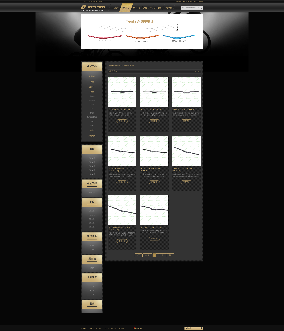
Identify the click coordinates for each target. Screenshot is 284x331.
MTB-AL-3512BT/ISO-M (151, 110)
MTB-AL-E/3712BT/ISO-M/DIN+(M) (151, 169)
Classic (92, 104)
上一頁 (147, 255)
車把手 (92, 87)
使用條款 (121, 328)
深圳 (92, 268)
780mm (92, 170)
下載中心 (106, 328)
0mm (92, 215)
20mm (92, 223)
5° (92, 294)
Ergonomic (92, 100)
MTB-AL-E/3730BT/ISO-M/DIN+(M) (119, 228)
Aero (92, 109)
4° (92, 290)
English (95, 1)
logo (93, 8)
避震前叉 (92, 76)
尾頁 (170, 255)
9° (92, 249)
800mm (92, 174)
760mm (92, 166)
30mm (92, 227)
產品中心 (125, 8)
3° (92, 286)
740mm (92, 162)
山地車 (92, 113)
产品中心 (126, 65)
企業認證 (98, 328)
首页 (120, 65)
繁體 (100, 1)
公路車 (92, 92)
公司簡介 (115, 8)
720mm (92, 158)
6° (92, 245)
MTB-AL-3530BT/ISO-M (151, 227)
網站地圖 (83, 328)
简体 (90, 1)
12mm (92, 219)
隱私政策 (113, 328)
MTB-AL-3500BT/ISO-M (119, 110)
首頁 (138, 255)
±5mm (92, 211)
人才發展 (158, 8)
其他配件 (92, 136)
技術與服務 (147, 8)
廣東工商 (139, 328)
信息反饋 (91, 328)
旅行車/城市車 (92, 117)
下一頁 (161, 255)
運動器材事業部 (198, 1)
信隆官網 (178, 1)
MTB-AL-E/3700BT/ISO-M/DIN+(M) (119, 169)
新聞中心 (136, 8)
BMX (92, 125)
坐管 (92, 130)
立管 (92, 82)
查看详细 (122, 121)
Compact (92, 96)
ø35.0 (92, 192)
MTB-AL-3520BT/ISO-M (183, 110)
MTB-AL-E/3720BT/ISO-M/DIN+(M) (183, 169)
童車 (92, 121)
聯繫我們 (168, 8)
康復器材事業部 (187, 1)
